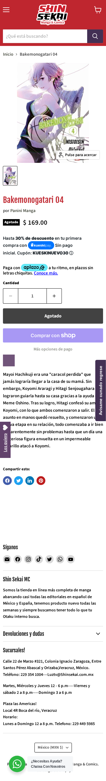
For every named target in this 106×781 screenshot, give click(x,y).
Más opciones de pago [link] (53, 349)
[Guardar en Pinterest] (41, 480)
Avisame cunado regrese (100, 390)
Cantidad (11, 283)
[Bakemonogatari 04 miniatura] (10, 175)
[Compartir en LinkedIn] (29, 480)
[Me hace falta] (9, 360)
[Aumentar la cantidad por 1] (54, 296)
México (50, 747)
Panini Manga (23, 211)
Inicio (8, 54)
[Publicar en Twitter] (18, 480)
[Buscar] (95, 36)
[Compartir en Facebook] (7, 480)
